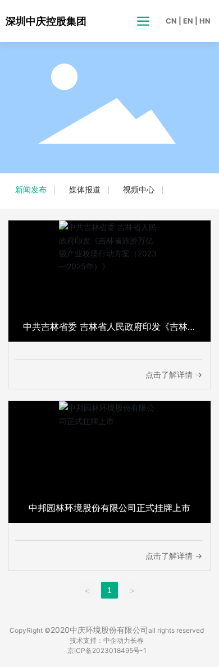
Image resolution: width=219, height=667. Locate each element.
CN (171, 20)
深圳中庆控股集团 (46, 21)
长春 (137, 640)
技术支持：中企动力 (100, 640)
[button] (195, 112)
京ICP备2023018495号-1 (107, 650)
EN (188, 20)
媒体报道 (85, 189)
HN (205, 20)
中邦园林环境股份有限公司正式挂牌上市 (109, 507)
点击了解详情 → (173, 374)
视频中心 (138, 189)
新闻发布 (31, 189)
